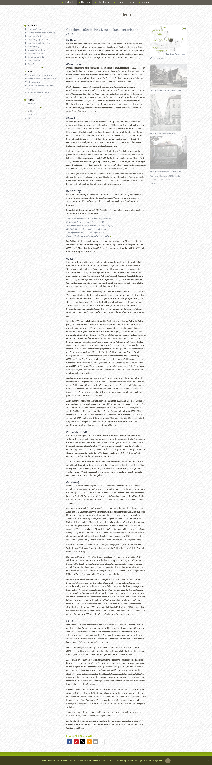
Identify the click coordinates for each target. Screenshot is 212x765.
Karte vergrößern (158, 58)
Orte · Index (103, 2)
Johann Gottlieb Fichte (35, 53)
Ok (168, 760)
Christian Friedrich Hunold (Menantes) (41, 32)
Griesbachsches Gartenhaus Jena (39, 92)
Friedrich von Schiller (35, 36)
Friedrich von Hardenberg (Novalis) (40, 43)
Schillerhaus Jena (34, 82)
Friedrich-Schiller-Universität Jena (40, 75)
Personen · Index (125, 2)
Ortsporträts (32, 103)
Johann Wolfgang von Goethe (38, 39)
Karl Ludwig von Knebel (36, 56)
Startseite (69, 2)
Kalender (145, 2)
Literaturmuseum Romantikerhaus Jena (42, 78)
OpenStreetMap (172, 54)
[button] (69, 741)
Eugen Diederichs (34, 60)
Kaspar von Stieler (34, 29)
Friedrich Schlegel (34, 46)
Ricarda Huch (32, 63)
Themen (85, 2)
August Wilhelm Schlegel (37, 50)
